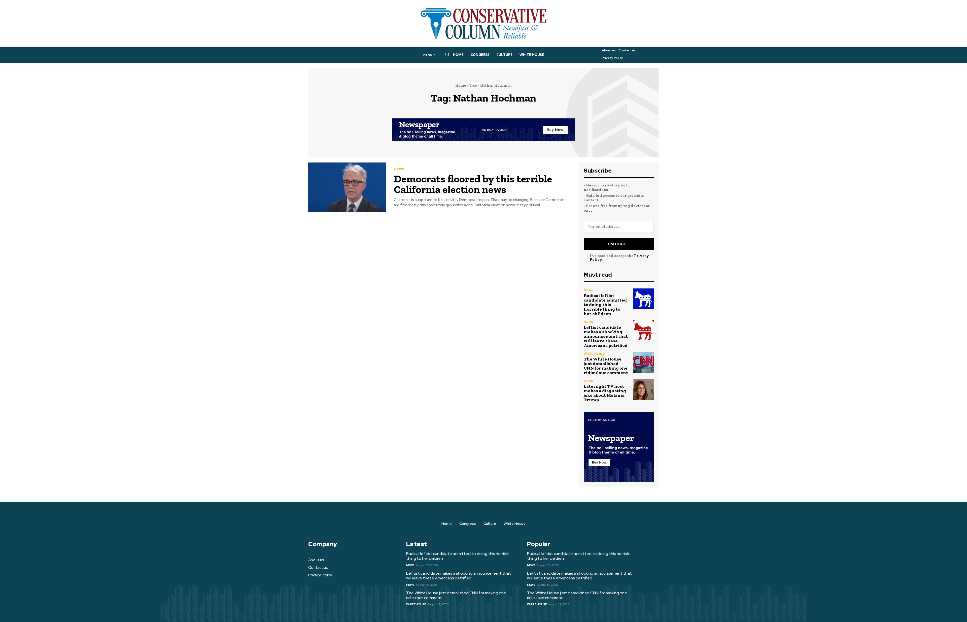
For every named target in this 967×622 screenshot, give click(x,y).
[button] (447, 54)
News (399, 169)
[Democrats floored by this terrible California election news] (347, 187)
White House (594, 353)
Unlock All (619, 244)
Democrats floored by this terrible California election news (473, 184)
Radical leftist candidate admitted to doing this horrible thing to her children (605, 304)
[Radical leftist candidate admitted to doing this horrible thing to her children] (643, 298)
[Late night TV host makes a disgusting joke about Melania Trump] (643, 389)
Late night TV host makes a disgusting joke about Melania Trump (605, 393)
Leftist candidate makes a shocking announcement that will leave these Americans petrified (606, 336)
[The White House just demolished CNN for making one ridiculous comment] (643, 362)
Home (460, 85)
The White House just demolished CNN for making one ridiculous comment (606, 365)
